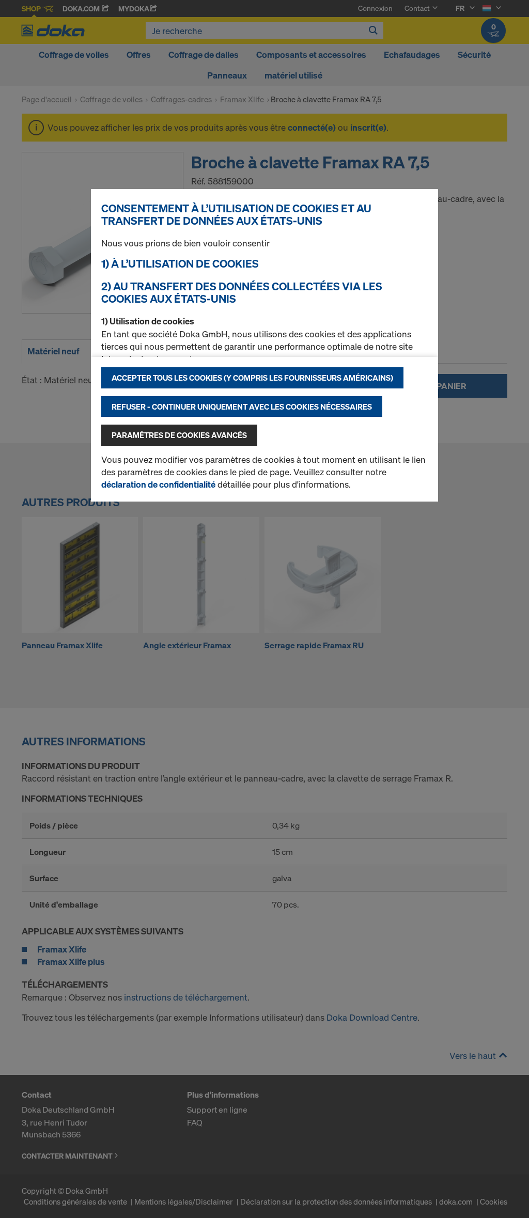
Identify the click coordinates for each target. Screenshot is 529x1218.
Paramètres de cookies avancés (179, 435)
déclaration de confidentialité (158, 484)
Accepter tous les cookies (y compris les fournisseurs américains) (252, 377)
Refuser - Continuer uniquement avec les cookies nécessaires (242, 406)
